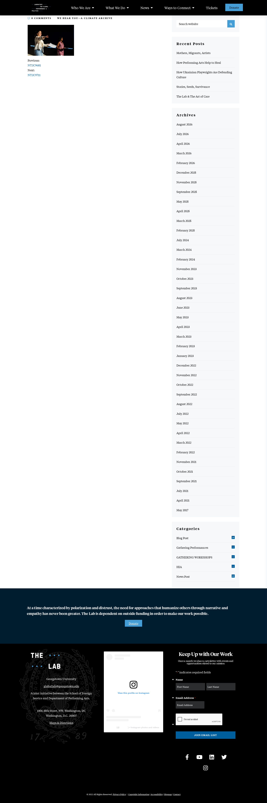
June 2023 (182, 307)
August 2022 (184, 404)
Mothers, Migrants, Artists (193, 53)
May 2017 (182, 510)
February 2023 (185, 346)
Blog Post (182, 538)
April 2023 (183, 327)
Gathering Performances (192, 547)
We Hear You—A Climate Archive (84, 18)
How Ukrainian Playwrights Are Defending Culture (204, 74)
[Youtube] (199, 757)
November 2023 (186, 269)
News (144, 7)
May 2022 (182, 423)
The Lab (112, 727)
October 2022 (184, 385)
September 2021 (186, 481)
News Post (183, 576)
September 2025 (186, 192)
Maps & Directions (61, 723)
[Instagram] (205, 768)
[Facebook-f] (187, 757)
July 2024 (182, 240)
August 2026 (184, 124)
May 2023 (182, 317)
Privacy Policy (119, 794)
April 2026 (183, 143)
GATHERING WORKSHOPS (194, 557)
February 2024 (185, 259)
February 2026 (185, 163)
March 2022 (183, 442)
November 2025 (186, 182)
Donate (234, 7)
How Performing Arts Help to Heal (198, 62)
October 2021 (184, 471)
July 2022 (182, 414)
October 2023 (184, 279)
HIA (179, 567)
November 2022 (186, 375)
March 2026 (183, 153)
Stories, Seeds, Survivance (193, 87)
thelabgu (123, 727)
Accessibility (157, 794)
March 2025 (183, 221)
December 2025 (186, 172)
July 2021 (182, 491)
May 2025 (182, 201)
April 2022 (183, 433)
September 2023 (186, 288)
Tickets (212, 7)
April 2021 (182, 500)
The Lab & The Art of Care (193, 96)
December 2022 (186, 365)
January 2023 (185, 356)
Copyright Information (138, 794)
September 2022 (186, 394)
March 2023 (183, 336)
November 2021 (186, 462)
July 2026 (182, 134)
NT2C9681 (34, 65)
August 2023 (184, 298)
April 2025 (183, 211)
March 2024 (184, 250)
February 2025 (185, 230)
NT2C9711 (34, 75)
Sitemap (168, 794)
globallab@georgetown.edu (61, 686)
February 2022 (185, 452)
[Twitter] (224, 757)
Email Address (185, 697)
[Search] (231, 23)
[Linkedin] (211, 757)
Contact (177, 794)
